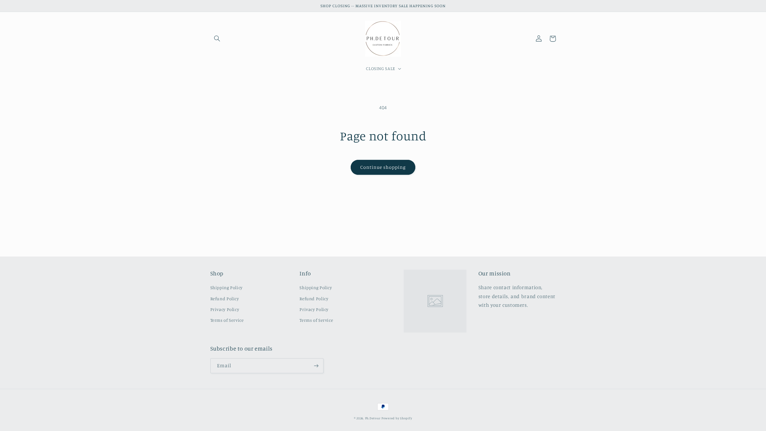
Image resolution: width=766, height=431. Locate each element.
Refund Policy (224, 298)
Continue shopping (383, 167)
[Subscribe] (316, 365)
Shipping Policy (226, 287)
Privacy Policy (224, 309)
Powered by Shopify (397, 418)
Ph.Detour (373, 418)
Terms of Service (227, 320)
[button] (217, 38)
